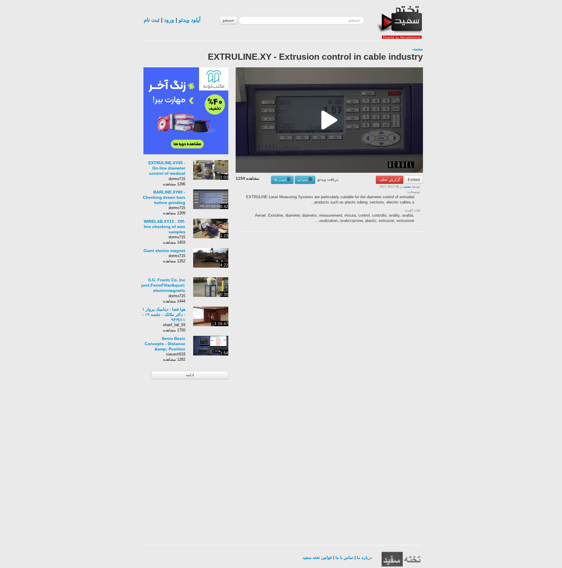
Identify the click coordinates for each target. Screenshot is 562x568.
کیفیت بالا (280, 180)
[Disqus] (379, 310)
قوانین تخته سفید (317, 557)
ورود (169, 20)
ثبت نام (152, 20)
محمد (418, 49)
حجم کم (303, 180)
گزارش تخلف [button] (389, 179)
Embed (414, 179)
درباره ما (364, 557)
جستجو (228, 20)
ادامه (190, 375)
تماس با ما (344, 557)
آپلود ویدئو (190, 20)
